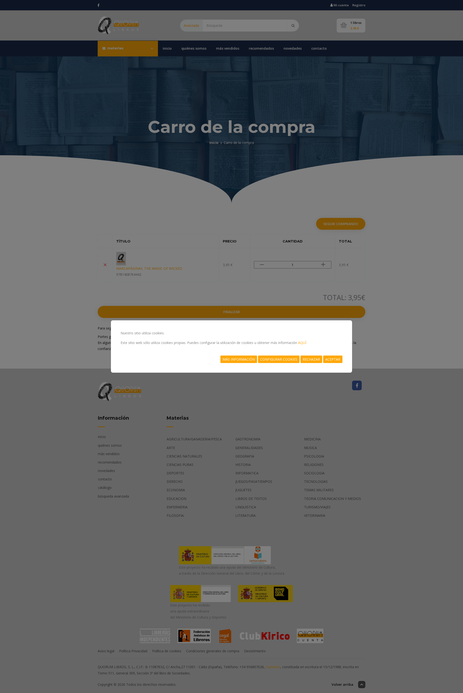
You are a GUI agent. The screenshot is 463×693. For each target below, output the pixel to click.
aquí (302, 342)
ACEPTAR (332, 359)
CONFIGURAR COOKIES (278, 359)
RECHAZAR (311, 359)
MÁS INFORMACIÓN (239, 359)
